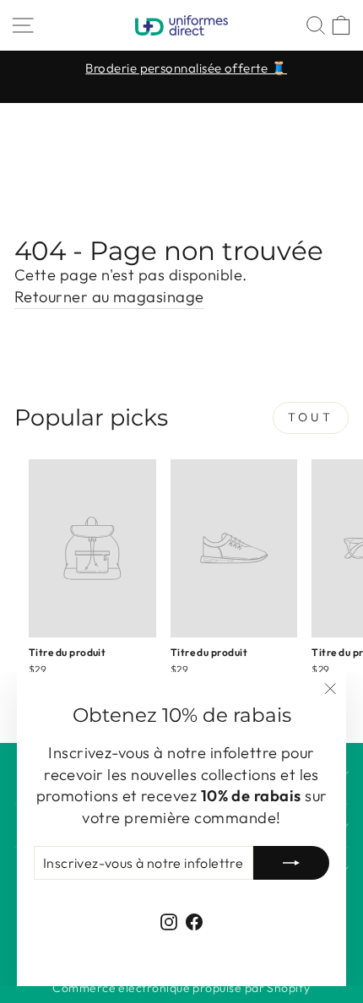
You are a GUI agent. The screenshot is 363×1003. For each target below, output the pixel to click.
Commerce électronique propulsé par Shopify (181, 987)
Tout (310, 417)
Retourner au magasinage (109, 296)
